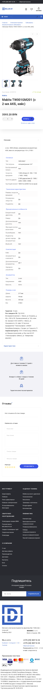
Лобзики (4, 497)
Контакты (5, 560)
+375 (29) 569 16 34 (8, 2)
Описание (7, 140)
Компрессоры (27, 518)
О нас (4, 548)
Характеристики (9, 346)
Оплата (4, 565)
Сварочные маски (8, 532)
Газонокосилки (27, 497)
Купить (26, 119)
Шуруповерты (6, 494)
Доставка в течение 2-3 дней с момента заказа (21, 364)
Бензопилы (26, 499)
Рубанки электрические (9, 502)
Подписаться (33, 594)
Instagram (12, 643)
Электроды (5, 535)
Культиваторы (27, 508)
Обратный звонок (25, 2)
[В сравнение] (37, 34)
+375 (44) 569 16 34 (31, 643)
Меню (6, 16)
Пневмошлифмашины (30, 527)
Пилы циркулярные (8, 499)
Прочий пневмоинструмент (31, 538)
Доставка (5, 557)
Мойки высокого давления (31, 494)
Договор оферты (7, 551)
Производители (7, 554)
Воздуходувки (27, 505)
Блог (3, 563)
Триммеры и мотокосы (30, 502)
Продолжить (29, 466)
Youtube (4, 645)
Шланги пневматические (31, 535)
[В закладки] (33, 34)
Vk (18, 643)
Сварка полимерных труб (10, 529)
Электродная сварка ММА (10, 521)
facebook (5, 643)
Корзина (39, 10)
